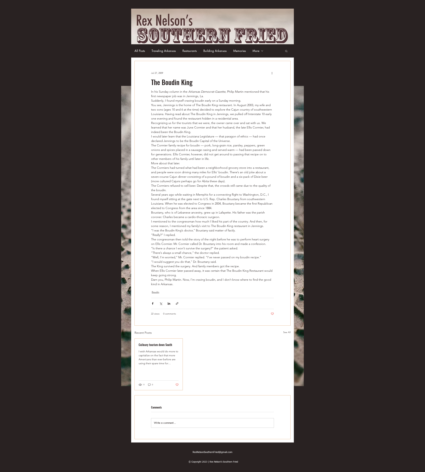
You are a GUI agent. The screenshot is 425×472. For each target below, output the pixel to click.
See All (287, 332)
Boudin (155, 292)
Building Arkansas (215, 51)
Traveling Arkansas (164, 51)
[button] (286, 51)
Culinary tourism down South (155, 345)
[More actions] (272, 73)
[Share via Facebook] (152, 303)
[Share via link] (177, 303)
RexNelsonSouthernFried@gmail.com (212, 452)
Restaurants (189, 51)
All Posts (139, 51)
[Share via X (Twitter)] (160, 303)
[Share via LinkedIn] (168, 303)
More (256, 51)
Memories (239, 51)
